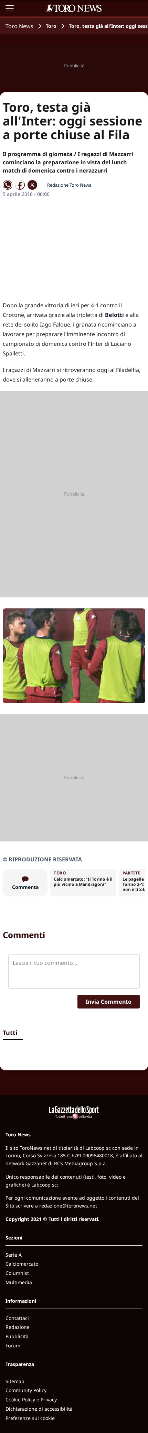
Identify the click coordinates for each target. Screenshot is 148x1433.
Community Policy (26, 1390)
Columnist (17, 1273)
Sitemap (15, 1381)
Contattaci (17, 1318)
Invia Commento (108, 1001)
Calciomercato (22, 1263)
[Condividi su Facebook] (20, 185)
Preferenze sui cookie (30, 1418)
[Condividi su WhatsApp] (7, 185)
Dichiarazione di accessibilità (39, 1409)
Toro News (19, 26)
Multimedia (19, 1282)
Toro (51, 26)
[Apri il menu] (10, 8)
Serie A (14, 1255)
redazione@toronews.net (68, 1205)
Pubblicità (17, 1336)
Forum (13, 1345)
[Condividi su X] (32, 185)
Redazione (18, 1327)
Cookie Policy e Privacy (31, 1399)
